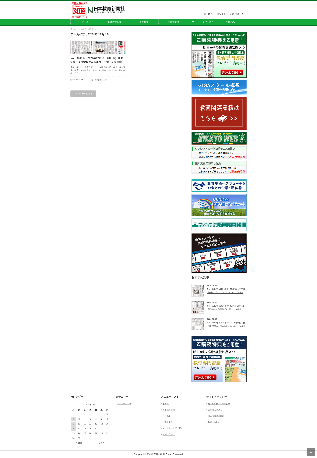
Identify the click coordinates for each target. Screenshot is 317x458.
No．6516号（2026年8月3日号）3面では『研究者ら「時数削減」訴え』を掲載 (225, 307)
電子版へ (208, 13)
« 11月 (79, 443)
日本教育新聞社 (154, 454)
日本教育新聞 (114, 22)
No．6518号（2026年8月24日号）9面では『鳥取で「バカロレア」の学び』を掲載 (226, 291)
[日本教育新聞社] (97, 16)
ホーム (85, 22)
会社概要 (144, 22)
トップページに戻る (83, 93)
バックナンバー (100, 80)
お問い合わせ (232, 22)
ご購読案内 (173, 22)
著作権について (215, 410)
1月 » (101, 443)
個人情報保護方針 (216, 416)
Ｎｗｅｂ (221, 13)
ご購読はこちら (238, 13)
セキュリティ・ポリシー (219, 404)
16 (73, 428)
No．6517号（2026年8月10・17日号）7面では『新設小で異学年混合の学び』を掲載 (226, 324)
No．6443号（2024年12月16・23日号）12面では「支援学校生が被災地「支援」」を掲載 (96, 60)
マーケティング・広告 (203, 22)
